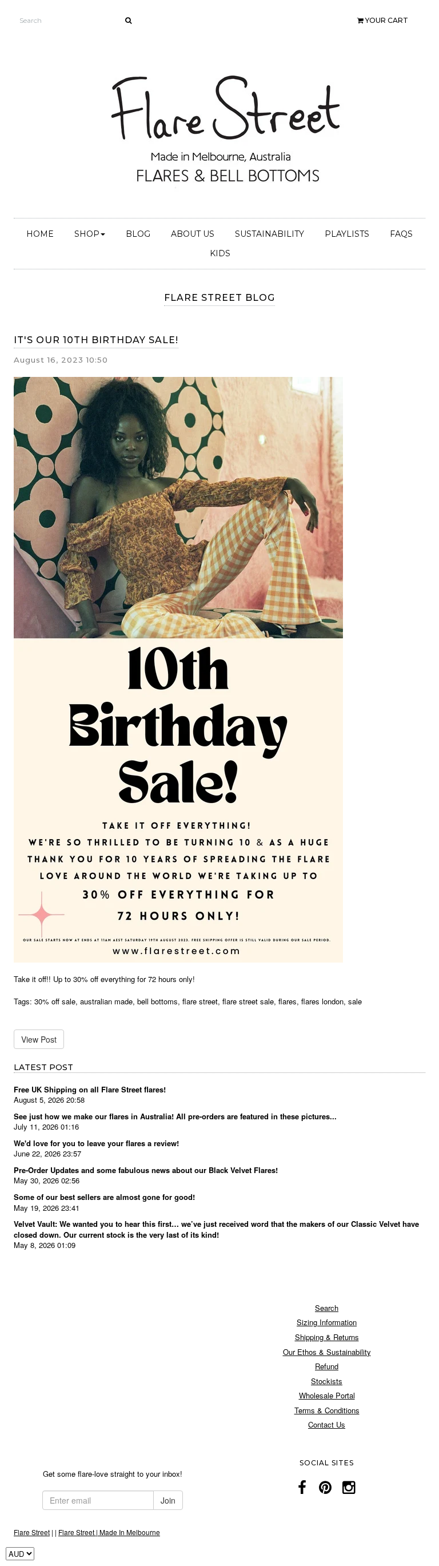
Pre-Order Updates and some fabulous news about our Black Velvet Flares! (146, 1169)
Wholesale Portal (327, 1395)
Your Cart (386, 20)
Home (40, 234)
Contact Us (326, 1424)
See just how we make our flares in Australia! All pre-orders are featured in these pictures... (175, 1116)
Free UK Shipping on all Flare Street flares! (90, 1089)
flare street (200, 1001)
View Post (39, 1039)
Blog (138, 234)
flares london (322, 1001)
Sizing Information (327, 1322)
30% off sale (54, 1001)
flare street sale (248, 1001)
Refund (326, 1366)
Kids (220, 253)
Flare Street (32, 1532)
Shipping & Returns (327, 1337)
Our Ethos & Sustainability (327, 1351)
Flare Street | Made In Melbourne (109, 1532)
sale (355, 1001)
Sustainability (269, 234)
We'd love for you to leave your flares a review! (96, 1143)
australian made (106, 1001)
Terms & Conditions (327, 1410)
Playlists (347, 234)
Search (326, 1307)
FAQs (401, 234)
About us (192, 234)
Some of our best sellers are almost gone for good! (104, 1196)
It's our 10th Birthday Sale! (96, 340)
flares (287, 1001)
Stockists (326, 1381)
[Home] (228, 127)
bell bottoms (157, 1001)
